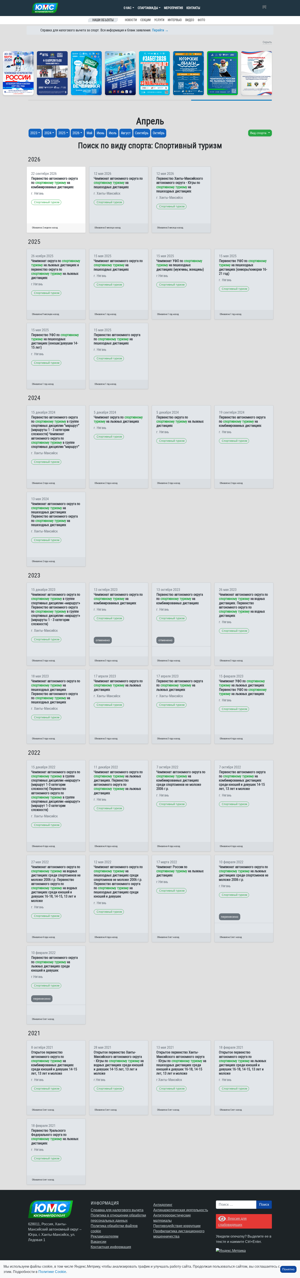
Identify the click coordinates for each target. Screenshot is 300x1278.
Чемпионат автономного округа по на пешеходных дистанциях (118, 182)
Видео (189, 20)
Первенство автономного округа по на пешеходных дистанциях (117, 339)
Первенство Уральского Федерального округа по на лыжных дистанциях (54, 1136)
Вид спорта (258, 133)
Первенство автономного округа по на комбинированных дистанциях (54, 182)
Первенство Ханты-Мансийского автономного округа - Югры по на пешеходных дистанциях (179, 184)
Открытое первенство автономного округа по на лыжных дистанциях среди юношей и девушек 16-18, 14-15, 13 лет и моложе (242, 1062)
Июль (113, 133)
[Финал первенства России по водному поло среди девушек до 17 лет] (120, 73)
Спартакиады (148, 8)
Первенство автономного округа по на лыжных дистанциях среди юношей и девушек (54, 964)
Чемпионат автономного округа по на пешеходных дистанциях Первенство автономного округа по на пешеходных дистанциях (55, 514)
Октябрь (158, 133)
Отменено (103, 640)
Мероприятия (173, 8)
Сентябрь (141, 133)
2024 (47, 133)
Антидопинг (162, 1205)
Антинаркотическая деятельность (180, 1210)
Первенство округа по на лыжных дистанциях (180, 421)
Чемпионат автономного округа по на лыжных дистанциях (118, 685)
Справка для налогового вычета (117, 1210)
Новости (131, 20)
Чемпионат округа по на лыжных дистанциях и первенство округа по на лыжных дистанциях (55, 269)
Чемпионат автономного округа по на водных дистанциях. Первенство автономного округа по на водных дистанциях (243, 605)
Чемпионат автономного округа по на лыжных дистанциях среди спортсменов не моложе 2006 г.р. (243, 873)
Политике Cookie (52, 1272)
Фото (201, 20)
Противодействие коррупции (177, 1226)
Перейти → (160, 30)
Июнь (100, 133)
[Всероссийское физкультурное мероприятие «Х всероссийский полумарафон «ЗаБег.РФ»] (154, 73)
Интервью (175, 20)
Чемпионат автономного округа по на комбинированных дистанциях (118, 598)
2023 (33, 133)
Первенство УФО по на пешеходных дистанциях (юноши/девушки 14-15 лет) (55, 341)
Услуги (159, 20)
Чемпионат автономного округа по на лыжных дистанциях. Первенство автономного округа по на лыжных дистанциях (118, 782)
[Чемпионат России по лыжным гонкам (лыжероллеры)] (222, 73)
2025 (61, 133)
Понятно (288, 1269)
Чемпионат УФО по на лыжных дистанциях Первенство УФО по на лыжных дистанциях (243, 687)
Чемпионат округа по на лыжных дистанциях (118, 419)
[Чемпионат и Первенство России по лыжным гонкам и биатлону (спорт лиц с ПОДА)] (18, 73)
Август (126, 133)
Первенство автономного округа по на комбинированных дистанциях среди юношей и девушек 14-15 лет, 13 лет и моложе (242, 780)
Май (89, 133)
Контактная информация (111, 1247)
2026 (76, 133)
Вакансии (98, 1242)
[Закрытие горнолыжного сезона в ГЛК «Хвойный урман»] (86, 73)
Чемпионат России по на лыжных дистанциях (180, 871)
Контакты (193, 8)
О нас (128, 8)
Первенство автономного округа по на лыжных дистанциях (179, 685)
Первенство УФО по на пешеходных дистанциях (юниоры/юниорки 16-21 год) (243, 267)
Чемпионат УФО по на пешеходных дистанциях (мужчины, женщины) (180, 265)
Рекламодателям (104, 1236)
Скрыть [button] (267, 42)
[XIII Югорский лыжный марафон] (52, 73)
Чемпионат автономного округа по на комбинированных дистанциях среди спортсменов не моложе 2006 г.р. (180, 780)
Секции (145, 20)
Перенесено (229, 916)
